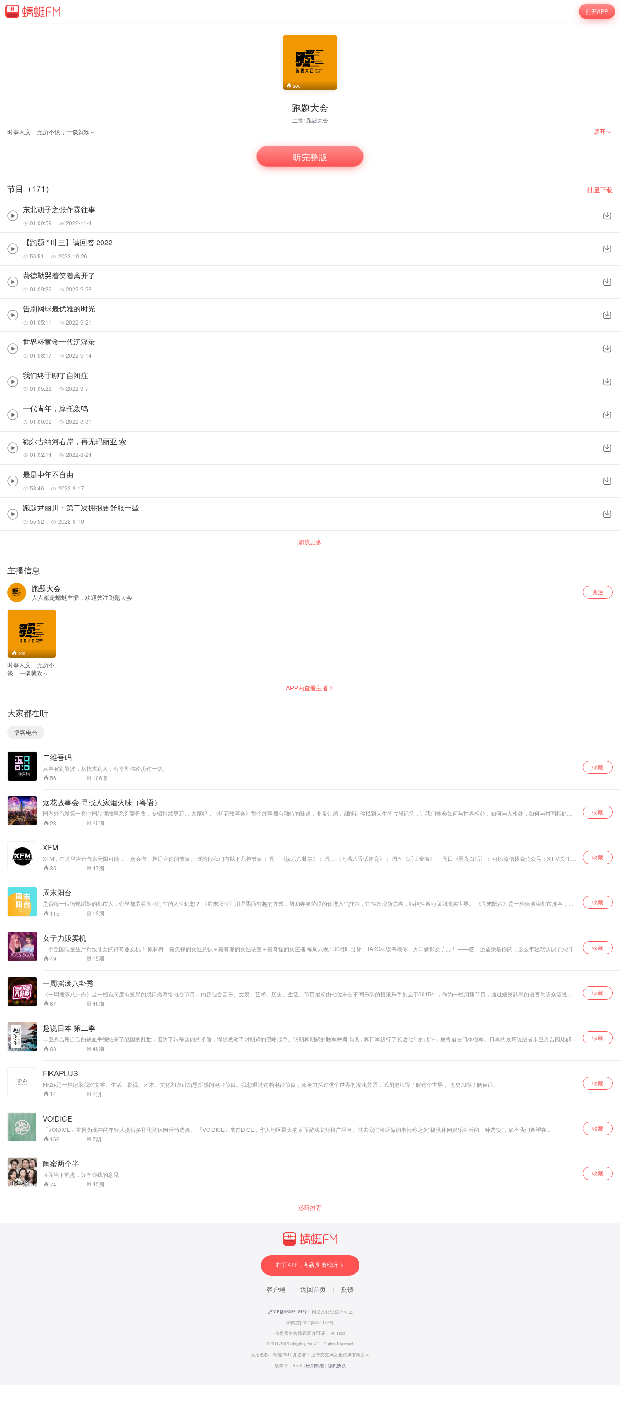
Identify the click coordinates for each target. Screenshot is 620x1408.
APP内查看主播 (307, 688)
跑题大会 (317, 120)
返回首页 (313, 1290)
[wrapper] (310, 704)
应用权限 (315, 1365)
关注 (597, 592)
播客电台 (26, 732)
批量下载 (600, 189)
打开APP (597, 11)
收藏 (597, 767)
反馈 (347, 1290)
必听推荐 (310, 1208)
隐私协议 (337, 1365)
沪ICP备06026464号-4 (289, 1311)
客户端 (275, 1290)
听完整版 (310, 157)
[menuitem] (603, 131)
